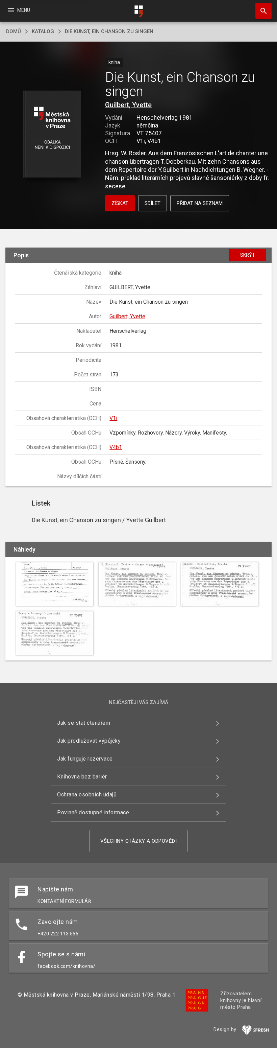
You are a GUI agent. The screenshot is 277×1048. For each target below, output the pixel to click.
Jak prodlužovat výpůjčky (89, 741)
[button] (52, 134)
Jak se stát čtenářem (83, 723)
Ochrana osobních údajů (87, 794)
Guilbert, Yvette (128, 105)
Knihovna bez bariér (82, 776)
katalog (43, 31)
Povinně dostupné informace (93, 812)
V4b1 (115, 447)
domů (13, 31)
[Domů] (138, 11)
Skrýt (247, 255)
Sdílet (152, 203)
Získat (119, 203)
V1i (113, 418)
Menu (18, 10)
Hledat (261, 11)
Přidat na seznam (200, 203)
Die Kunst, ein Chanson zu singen (109, 31)
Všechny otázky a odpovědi (138, 841)
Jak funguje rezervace (85, 758)
